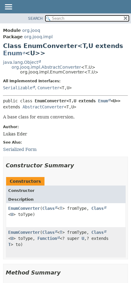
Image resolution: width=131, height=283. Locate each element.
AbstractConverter (43, 106)
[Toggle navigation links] (8, 7)
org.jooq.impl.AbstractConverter (46, 67)
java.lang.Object (20, 62)
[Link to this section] (78, 165)
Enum (12, 53)
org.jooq (31, 30)
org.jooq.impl (38, 36)
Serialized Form (20, 149)
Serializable (17, 87)
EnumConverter (24, 208)
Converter (48, 87)
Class (48, 208)
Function (47, 238)
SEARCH (35, 18)
